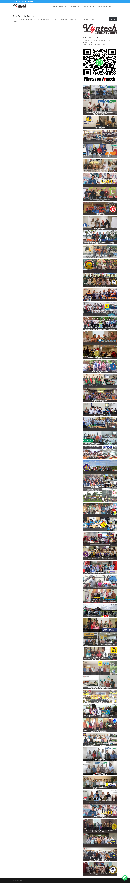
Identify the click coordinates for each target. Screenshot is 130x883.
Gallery (111, 6)
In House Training (76, 6)
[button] (125, 878)
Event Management (89, 6)
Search (85, 16)
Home (55, 6)
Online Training (102, 6)
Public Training (63, 6)
